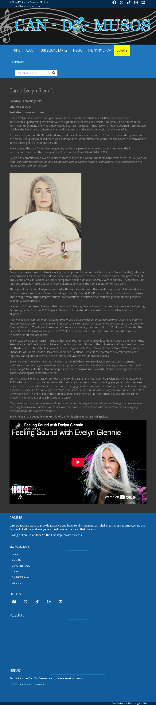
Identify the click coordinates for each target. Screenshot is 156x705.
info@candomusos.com (28, 6)
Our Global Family (21, 565)
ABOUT (30, 50)
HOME (16, 50)
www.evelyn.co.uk (33, 112)
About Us (16, 560)
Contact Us (17, 582)
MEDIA (77, 50)
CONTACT (18, 62)
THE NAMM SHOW (99, 50)
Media (15, 571)
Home (15, 554)
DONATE (122, 50)
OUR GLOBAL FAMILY (54, 50)
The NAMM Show (20, 577)
